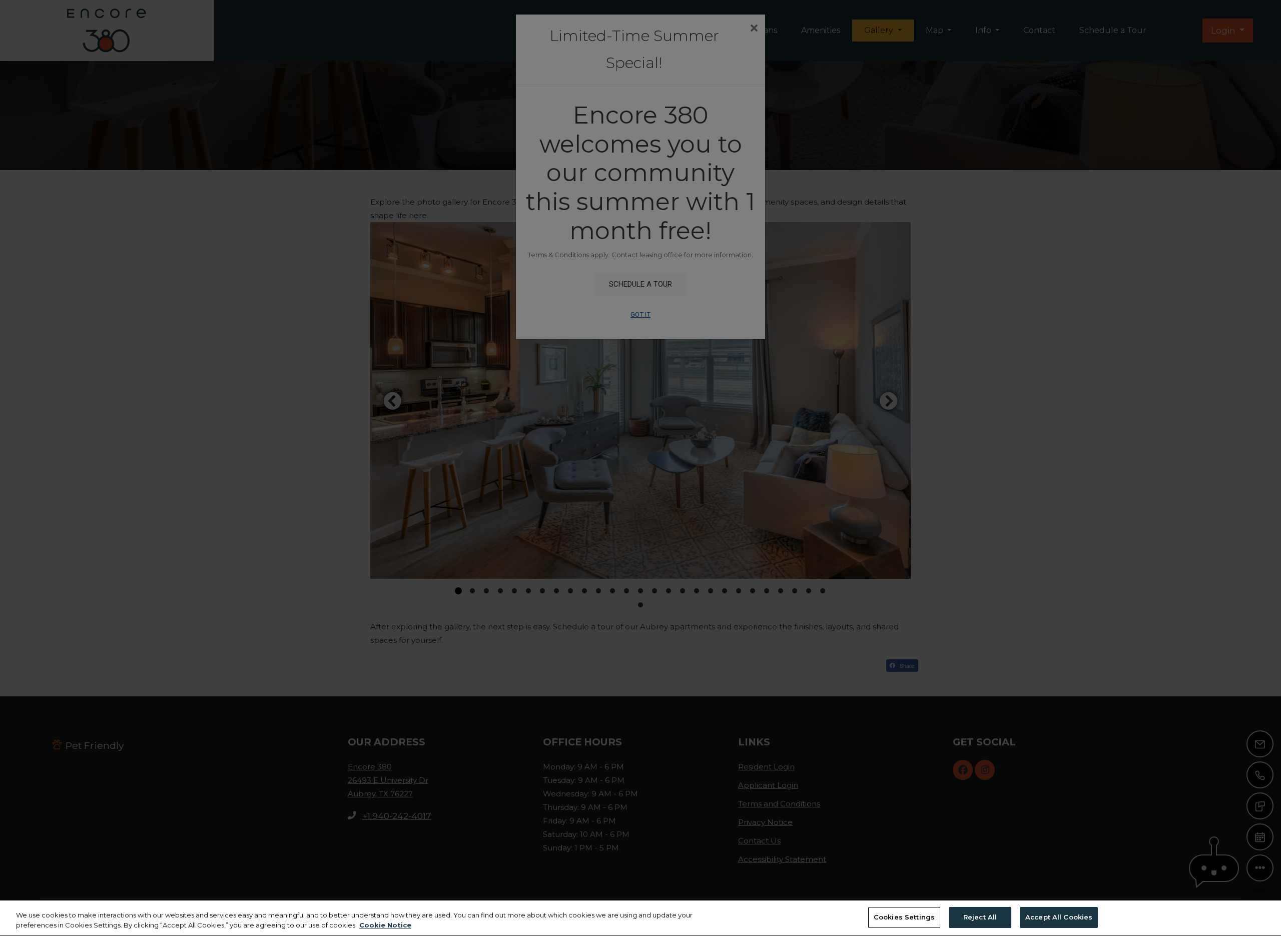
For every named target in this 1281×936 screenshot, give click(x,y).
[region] (640, 918)
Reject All (980, 917)
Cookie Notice (385, 925)
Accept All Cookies (1058, 917)
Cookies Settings (904, 917)
